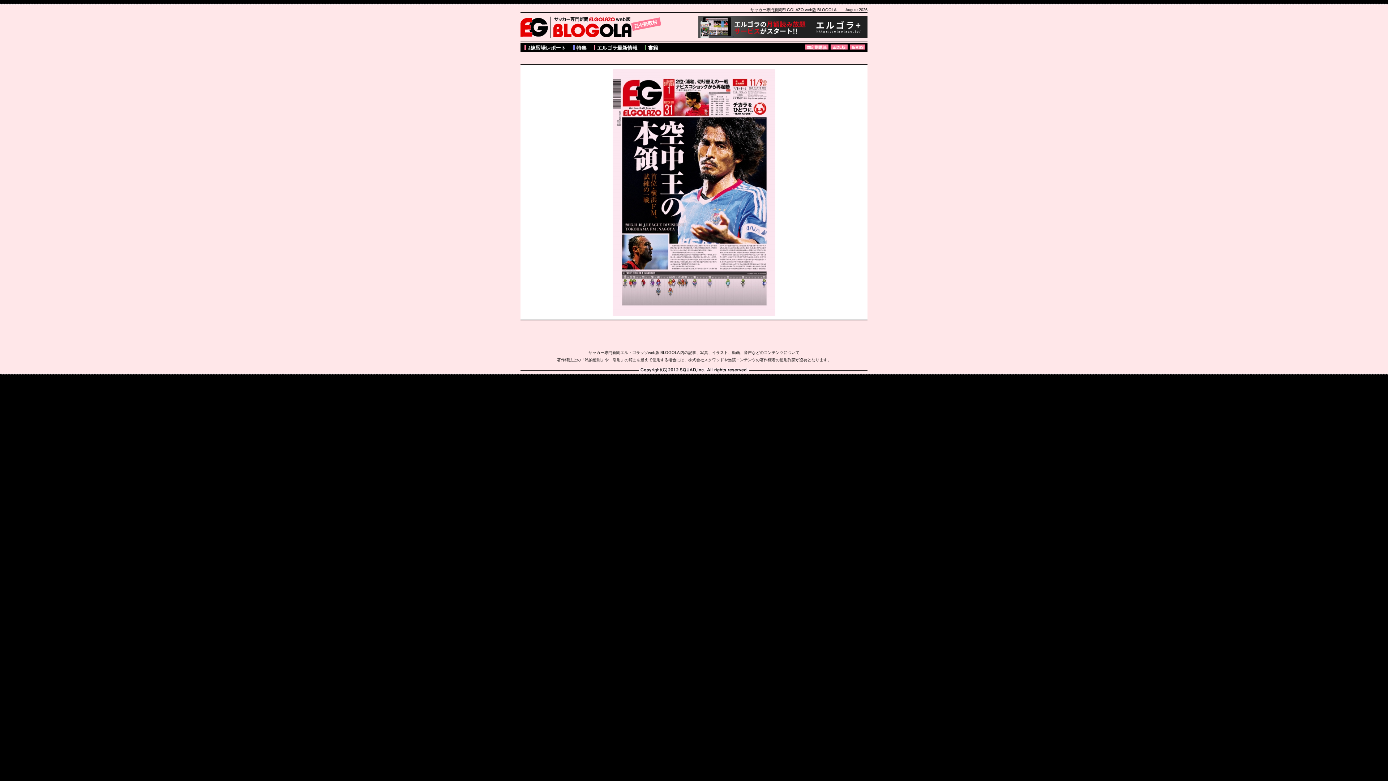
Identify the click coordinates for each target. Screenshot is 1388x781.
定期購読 (819, 47)
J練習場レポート (547, 48)
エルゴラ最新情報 (617, 48)
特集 (582, 48)
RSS (860, 47)
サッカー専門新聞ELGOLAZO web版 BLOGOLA (592, 27)
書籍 (653, 48)
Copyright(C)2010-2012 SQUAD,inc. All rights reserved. (694, 370)
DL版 (841, 47)
